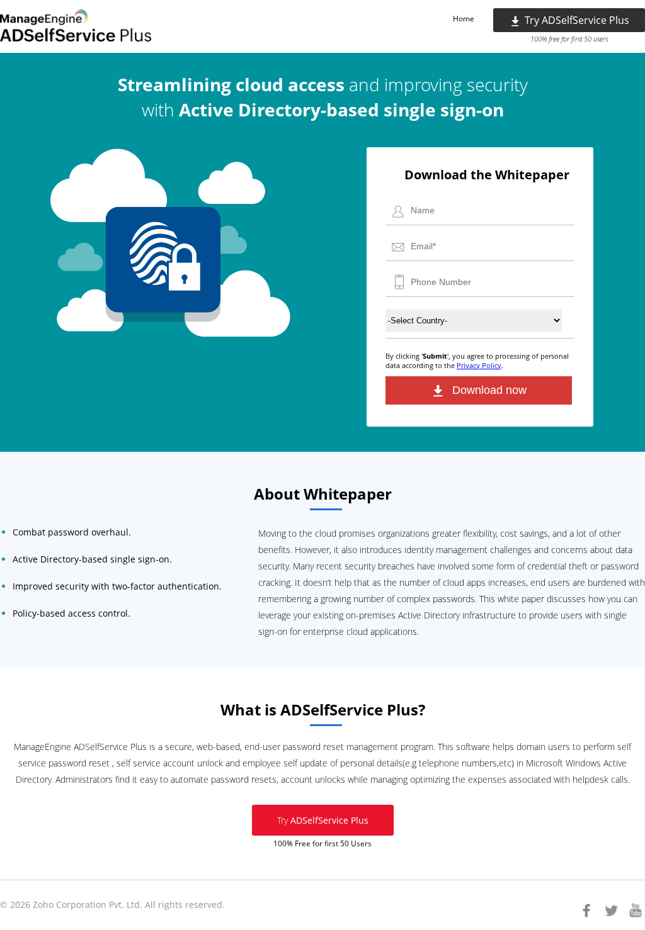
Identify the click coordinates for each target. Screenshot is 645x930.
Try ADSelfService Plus (577, 20)
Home (463, 18)
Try (322, 820)
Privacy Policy (479, 365)
